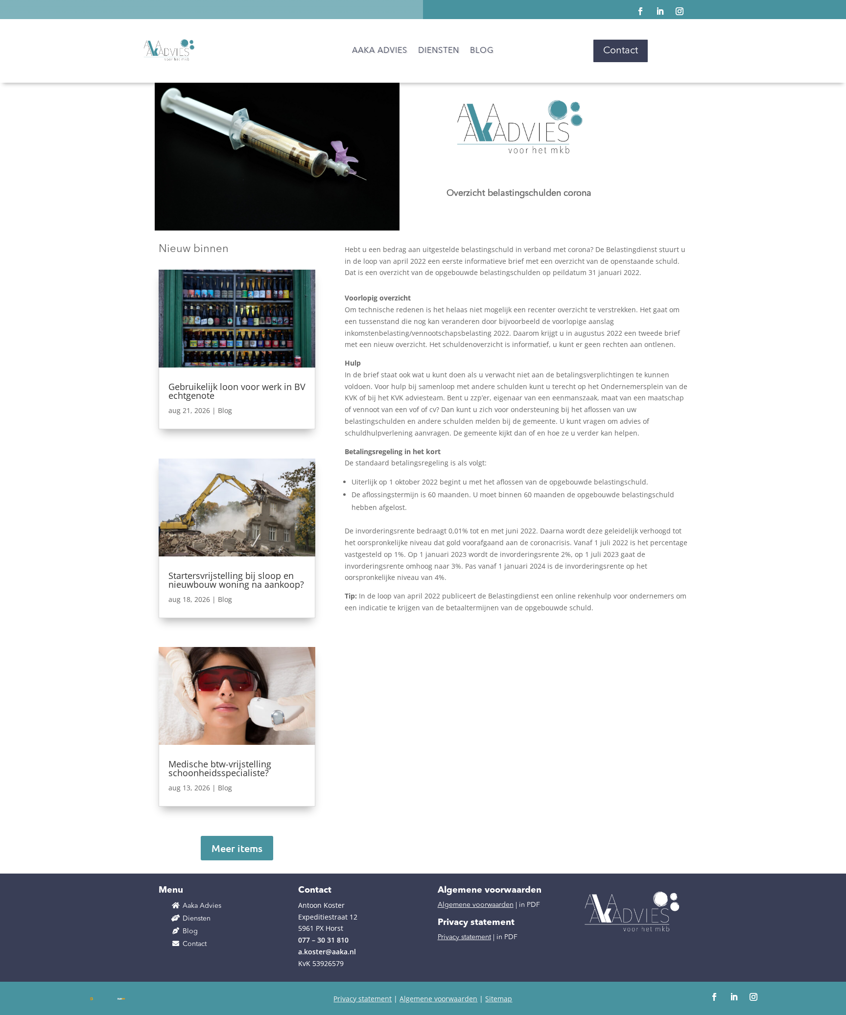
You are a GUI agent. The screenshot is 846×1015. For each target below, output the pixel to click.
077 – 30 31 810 (323, 940)
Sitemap (498, 998)
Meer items (237, 848)
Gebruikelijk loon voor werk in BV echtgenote (237, 391)
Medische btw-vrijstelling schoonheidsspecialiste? (219, 768)
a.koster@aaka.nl (327, 951)
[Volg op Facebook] (640, 11)
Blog (482, 51)
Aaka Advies (379, 51)
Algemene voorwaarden (476, 904)
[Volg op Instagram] (679, 11)
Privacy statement (464, 937)
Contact (620, 51)
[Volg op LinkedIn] (660, 11)
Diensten (438, 51)
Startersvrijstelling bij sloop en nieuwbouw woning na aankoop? (236, 580)
